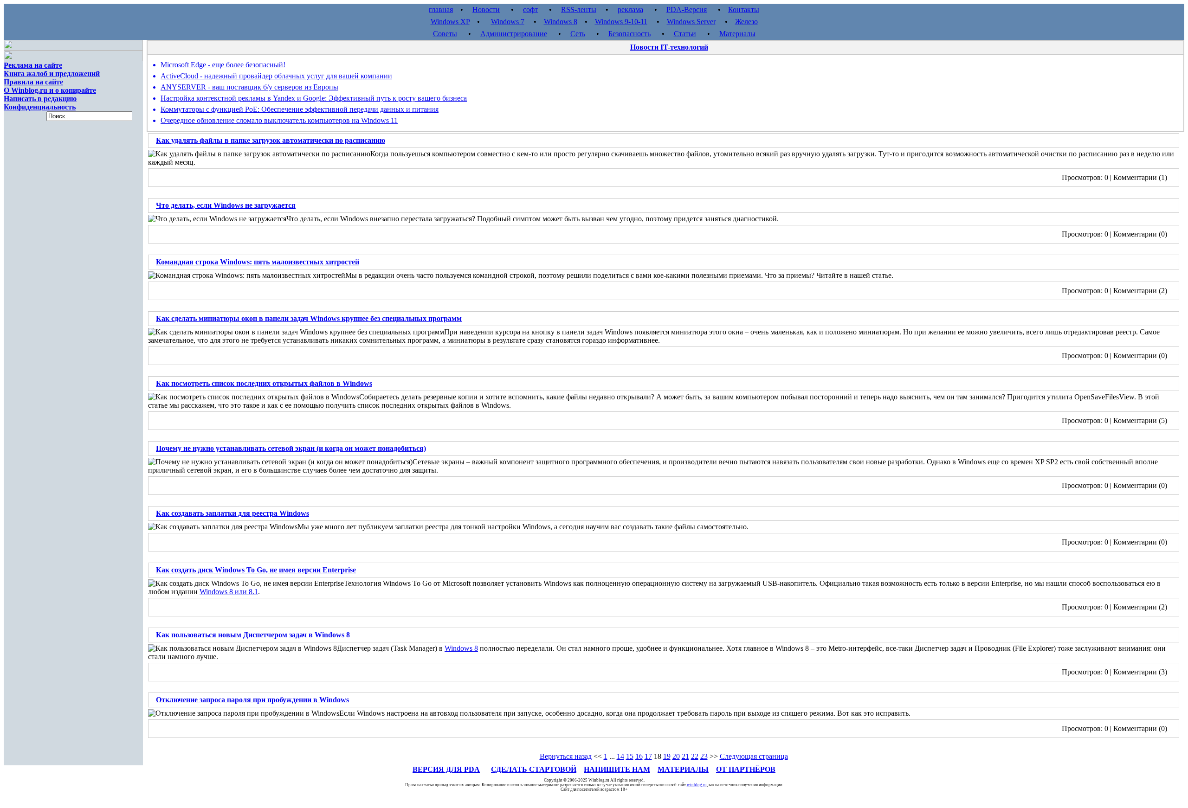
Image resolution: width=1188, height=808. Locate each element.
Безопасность (629, 34)
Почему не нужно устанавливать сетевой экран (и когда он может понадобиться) (291, 448)
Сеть (577, 34)
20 (676, 756)
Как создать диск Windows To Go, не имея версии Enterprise (256, 570)
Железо (746, 22)
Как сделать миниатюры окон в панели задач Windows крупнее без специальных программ (309, 318)
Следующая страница (754, 756)
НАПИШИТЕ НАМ (617, 769)
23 (704, 756)
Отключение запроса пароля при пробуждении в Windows (252, 700)
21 (685, 756)
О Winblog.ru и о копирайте (50, 90)
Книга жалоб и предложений (52, 73)
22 (694, 756)
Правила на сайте (33, 82)
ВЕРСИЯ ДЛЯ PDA (446, 769)
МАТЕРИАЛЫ (683, 769)
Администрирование (513, 34)
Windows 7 (507, 22)
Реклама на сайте (33, 65)
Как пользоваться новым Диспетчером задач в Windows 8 (253, 635)
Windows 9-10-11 (621, 22)
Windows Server (691, 22)
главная (441, 9)
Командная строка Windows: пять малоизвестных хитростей (257, 262)
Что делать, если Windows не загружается (226, 205)
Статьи (685, 34)
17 (648, 756)
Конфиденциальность (40, 107)
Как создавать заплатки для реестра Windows (232, 513)
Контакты (743, 9)
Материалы (737, 34)
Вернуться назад (566, 756)
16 (639, 756)
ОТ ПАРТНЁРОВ (745, 769)
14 (620, 756)
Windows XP (450, 22)
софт (530, 9)
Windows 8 (560, 22)
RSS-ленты (578, 9)
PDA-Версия (686, 9)
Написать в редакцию (40, 99)
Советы (445, 34)
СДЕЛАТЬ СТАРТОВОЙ (533, 769)
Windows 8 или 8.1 (229, 592)
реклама (630, 9)
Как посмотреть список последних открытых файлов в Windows (264, 383)
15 (629, 756)
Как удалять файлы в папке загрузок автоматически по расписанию (270, 140)
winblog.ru (697, 784)
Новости (486, 9)
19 (667, 756)
